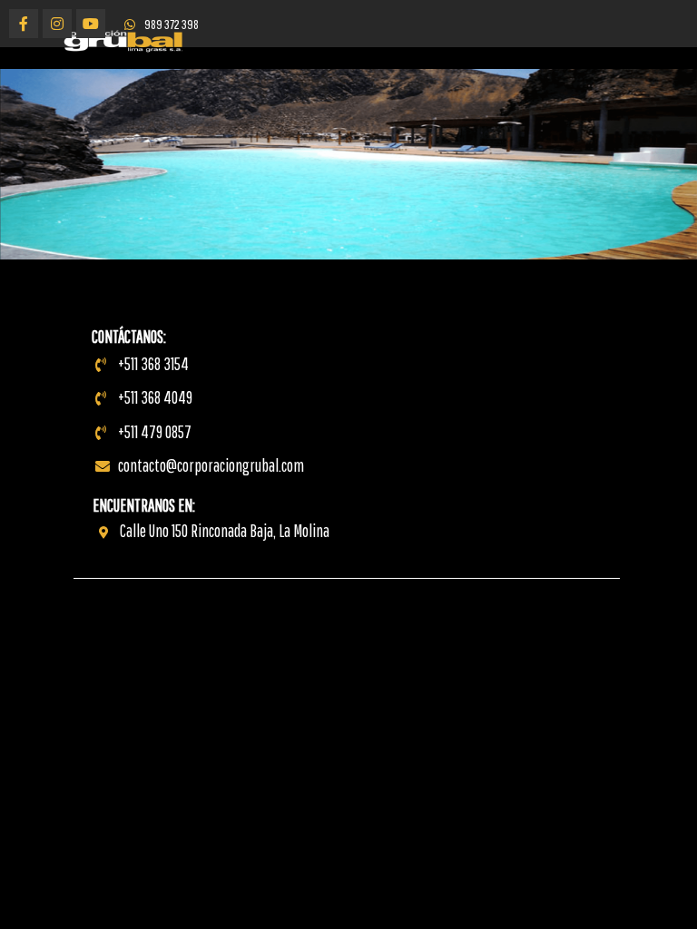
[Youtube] (90, 23)
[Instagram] (57, 23)
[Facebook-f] (23, 23)
